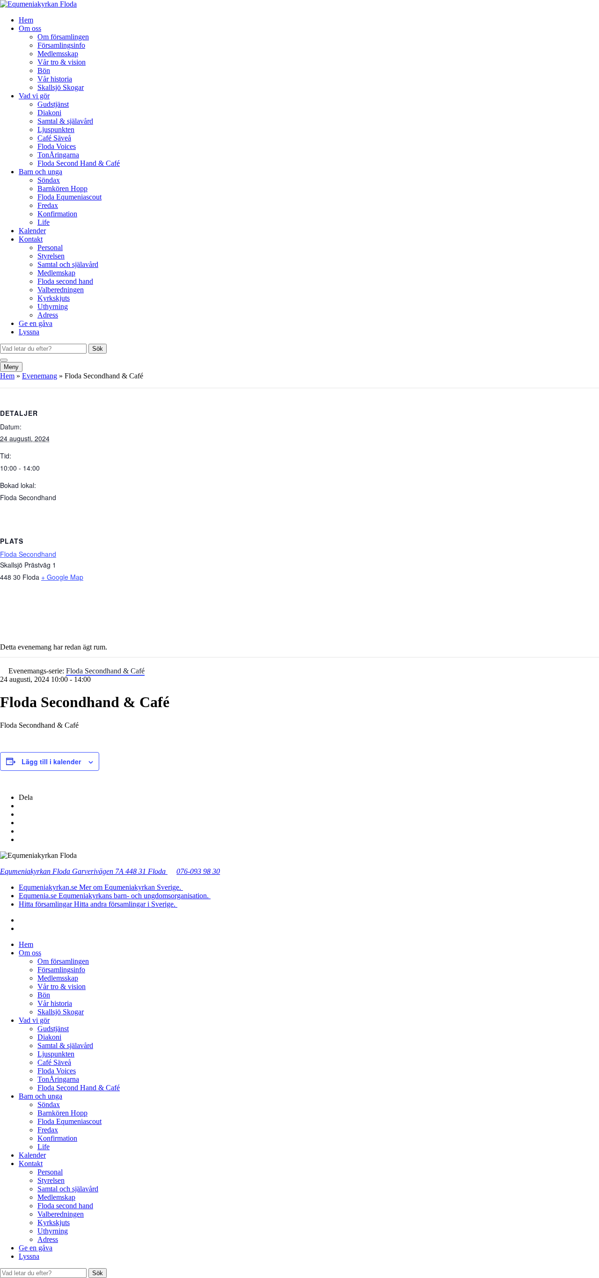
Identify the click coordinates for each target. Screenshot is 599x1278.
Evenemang (39, 376)
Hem (26, 20)
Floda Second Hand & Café (78, 163)
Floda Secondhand (28, 554)
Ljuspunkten (55, 129)
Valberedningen (60, 290)
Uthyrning (52, 306)
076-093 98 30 (198, 871)
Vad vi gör (34, 96)
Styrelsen (51, 256)
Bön (43, 70)
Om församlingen (63, 37)
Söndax (48, 180)
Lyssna (29, 332)
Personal (50, 247)
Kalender (32, 231)
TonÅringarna (58, 155)
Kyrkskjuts (53, 298)
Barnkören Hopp (62, 188)
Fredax (47, 205)
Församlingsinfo (61, 45)
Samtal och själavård (67, 264)
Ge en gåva (35, 323)
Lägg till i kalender (51, 761)
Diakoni (49, 113)
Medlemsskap (57, 54)
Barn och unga (40, 172)
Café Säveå (54, 138)
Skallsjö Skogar (60, 87)
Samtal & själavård (65, 121)
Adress (47, 315)
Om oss (30, 28)
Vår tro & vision (61, 62)
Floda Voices (56, 146)
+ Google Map (62, 577)
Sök (97, 348)
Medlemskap (56, 273)
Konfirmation (57, 214)
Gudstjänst (53, 104)
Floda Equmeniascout (69, 197)
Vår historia (54, 79)
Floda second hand (65, 281)
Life (43, 222)
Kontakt (31, 239)
